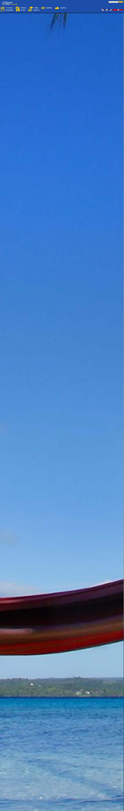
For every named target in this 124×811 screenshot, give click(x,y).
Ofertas (23, 8)
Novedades (9, 10)
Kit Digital (9, 8)
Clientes (63, 8)
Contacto (36, 10)
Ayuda (23, 10)
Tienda (36, 8)
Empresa (49, 8)
